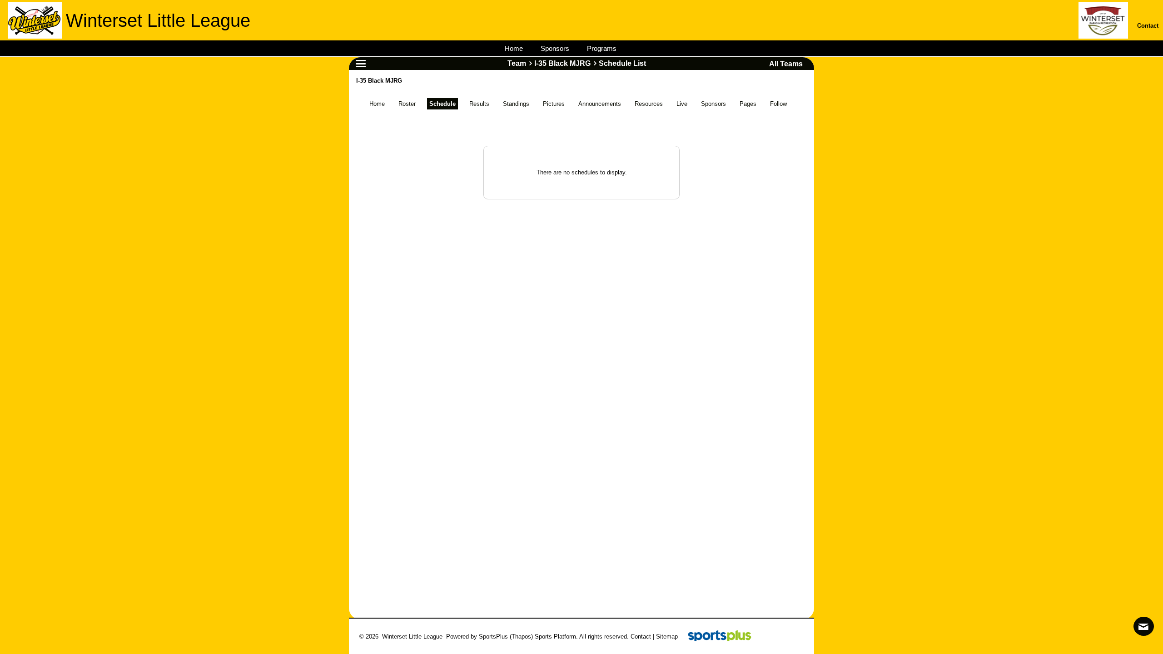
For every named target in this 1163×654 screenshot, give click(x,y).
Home (377, 103)
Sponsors (713, 103)
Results (479, 103)
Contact (641, 636)
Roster (407, 103)
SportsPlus (493, 636)
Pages (748, 103)
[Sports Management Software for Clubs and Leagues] (716, 636)
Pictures (554, 103)
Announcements (599, 103)
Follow (778, 103)
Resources (649, 103)
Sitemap (667, 636)
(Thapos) (521, 636)
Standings (516, 103)
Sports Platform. (556, 636)
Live (681, 103)
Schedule (442, 103)
